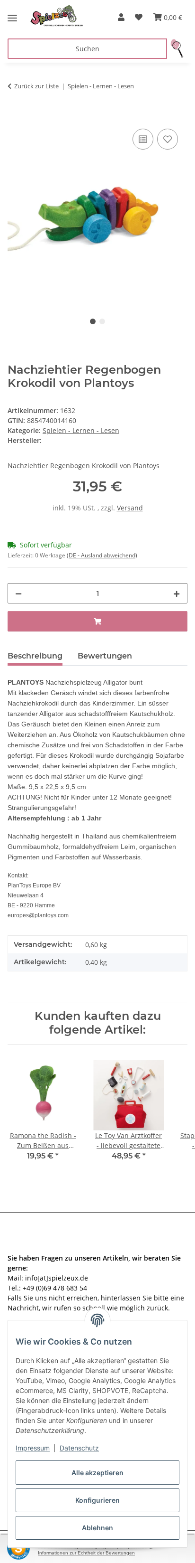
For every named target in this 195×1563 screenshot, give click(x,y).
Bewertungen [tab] (105, 655)
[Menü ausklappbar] (12, 14)
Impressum (33, 1448)
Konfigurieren (97, 1500)
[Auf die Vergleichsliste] (143, 139)
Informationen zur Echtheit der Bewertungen (86, 1552)
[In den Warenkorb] (15, 116)
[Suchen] (177, 48)
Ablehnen (97, 1528)
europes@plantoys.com (38, 915)
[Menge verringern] (18, 593)
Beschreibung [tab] (35, 655)
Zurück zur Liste (36, 86)
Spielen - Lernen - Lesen (81, 430)
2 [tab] (102, 321)
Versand (130, 507)
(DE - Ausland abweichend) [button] (102, 555)
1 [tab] (93, 321)
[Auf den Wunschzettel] (167, 139)
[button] (121, 17)
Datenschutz (79, 1448)
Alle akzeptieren (97, 1473)
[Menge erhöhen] (176, 593)
